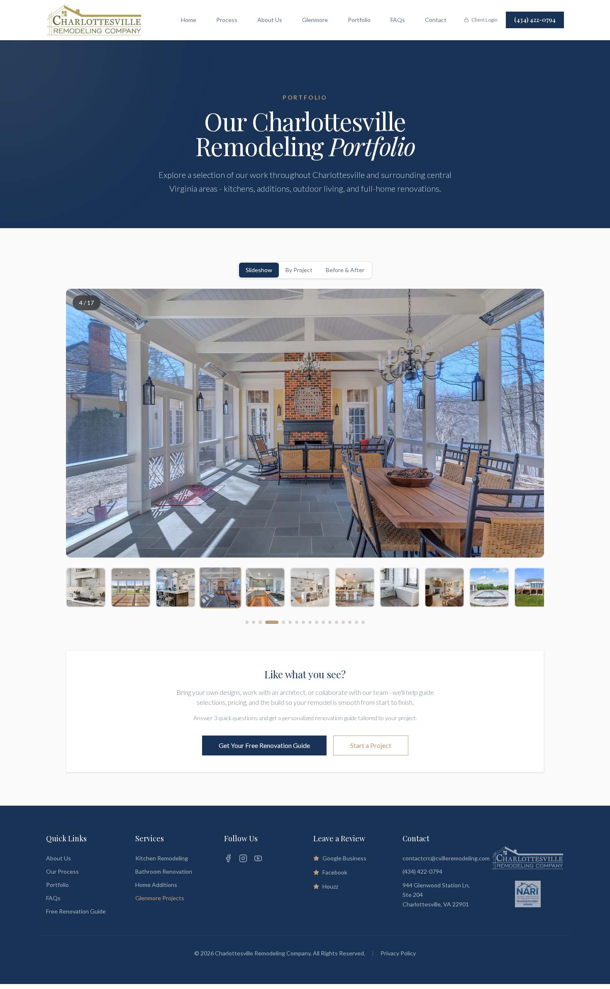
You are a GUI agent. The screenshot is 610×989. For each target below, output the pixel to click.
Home (188, 19)
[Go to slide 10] (316, 622)
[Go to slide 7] (296, 622)
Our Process (62, 871)
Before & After (345, 269)
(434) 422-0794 (535, 20)
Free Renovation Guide (76, 911)
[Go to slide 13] (336, 622)
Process (226, 19)
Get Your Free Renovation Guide (264, 745)
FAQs (397, 19)
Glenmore (315, 19)
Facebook (334, 872)
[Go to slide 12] (330, 622)
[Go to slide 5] (283, 622)
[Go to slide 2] (253, 622)
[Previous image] (83, 423)
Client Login (484, 20)
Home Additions (156, 884)
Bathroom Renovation (163, 871)
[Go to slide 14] (343, 622)
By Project (298, 269)
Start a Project (370, 745)
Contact (436, 19)
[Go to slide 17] (363, 622)
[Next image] (527, 423)
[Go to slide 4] (271, 622)
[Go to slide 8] (303, 622)
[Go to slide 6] (290, 622)
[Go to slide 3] (260, 622)
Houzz (330, 886)
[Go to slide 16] (356, 622)
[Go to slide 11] (323, 622)
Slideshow (259, 269)
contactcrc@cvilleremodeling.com (446, 858)
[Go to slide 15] (349, 622)
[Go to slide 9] (310, 622)
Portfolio (359, 19)
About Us (269, 19)
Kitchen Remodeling (161, 858)
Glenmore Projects (159, 897)
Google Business (344, 858)
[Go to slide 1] (247, 622)
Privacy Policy (398, 953)
